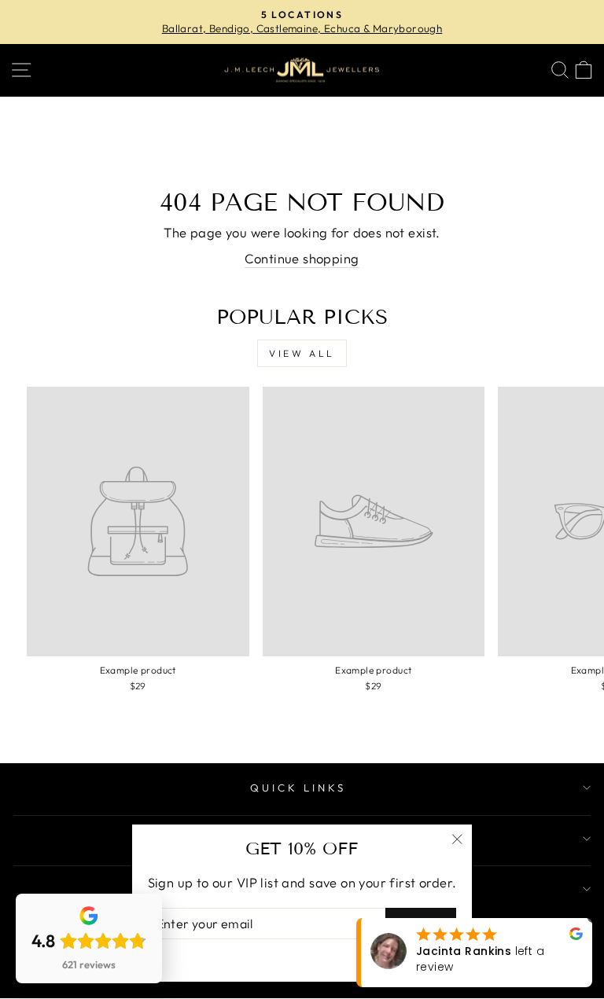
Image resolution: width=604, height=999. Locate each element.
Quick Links (298, 787)
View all (302, 353)
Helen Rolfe (497, 959)
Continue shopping (302, 258)
